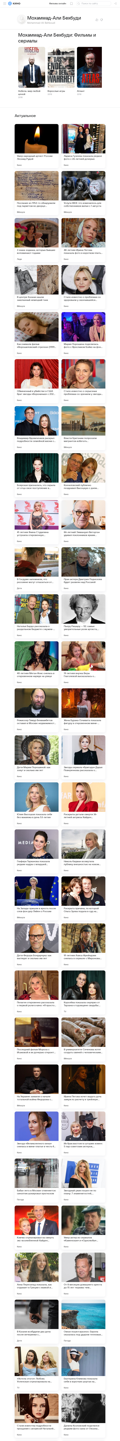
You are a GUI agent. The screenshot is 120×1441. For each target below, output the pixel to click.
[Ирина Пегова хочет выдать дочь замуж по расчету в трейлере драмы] (83, 1087)
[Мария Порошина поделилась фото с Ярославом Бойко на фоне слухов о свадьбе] (83, 334)
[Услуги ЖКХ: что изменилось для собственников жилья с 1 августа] (83, 193)
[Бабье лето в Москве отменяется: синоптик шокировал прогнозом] (37, 1181)
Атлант (81, 91)
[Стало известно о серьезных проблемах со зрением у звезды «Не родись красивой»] (83, 381)
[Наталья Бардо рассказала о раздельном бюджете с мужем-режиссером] (37, 616)
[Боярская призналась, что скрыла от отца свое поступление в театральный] (37, 475)
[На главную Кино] (16, 3)
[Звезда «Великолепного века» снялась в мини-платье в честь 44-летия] (37, 1134)
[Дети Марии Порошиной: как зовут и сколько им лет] (37, 757)
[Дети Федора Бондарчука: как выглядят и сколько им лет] (37, 945)
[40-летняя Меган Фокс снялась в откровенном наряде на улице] (37, 663)
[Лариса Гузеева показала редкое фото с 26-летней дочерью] (83, 146)
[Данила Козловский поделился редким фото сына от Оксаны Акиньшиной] (83, 1416)
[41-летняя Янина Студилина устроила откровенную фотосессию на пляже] (37, 522)
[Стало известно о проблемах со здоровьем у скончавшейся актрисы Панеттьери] (83, 287)
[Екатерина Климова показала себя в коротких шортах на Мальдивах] (83, 1369)
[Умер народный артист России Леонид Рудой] (37, 146)
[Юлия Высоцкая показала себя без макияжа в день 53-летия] (37, 804)
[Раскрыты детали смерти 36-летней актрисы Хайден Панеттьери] (83, 804)
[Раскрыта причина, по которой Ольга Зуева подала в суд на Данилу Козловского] (83, 898)
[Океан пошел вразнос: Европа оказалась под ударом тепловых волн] (83, 1322)
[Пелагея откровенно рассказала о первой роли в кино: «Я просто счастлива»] (37, 992)
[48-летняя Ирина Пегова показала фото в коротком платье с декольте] (83, 240)
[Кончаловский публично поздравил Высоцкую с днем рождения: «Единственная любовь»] (83, 475)
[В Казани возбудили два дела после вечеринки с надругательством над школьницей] (37, 1322)
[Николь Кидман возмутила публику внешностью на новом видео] (83, 851)
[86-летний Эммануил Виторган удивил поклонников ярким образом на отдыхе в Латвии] (83, 522)
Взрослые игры (56, 91)
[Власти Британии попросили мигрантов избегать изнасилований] (83, 428)
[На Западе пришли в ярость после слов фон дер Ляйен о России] (37, 898)
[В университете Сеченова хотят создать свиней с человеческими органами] (83, 1039)
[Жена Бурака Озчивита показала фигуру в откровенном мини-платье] (83, 710)
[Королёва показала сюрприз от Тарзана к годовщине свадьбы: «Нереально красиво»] (83, 992)
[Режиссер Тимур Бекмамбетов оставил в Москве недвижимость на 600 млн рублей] (37, 710)
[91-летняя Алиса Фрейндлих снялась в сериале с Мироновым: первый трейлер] (83, 945)
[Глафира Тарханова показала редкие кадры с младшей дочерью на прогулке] (37, 851)
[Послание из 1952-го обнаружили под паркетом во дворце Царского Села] (37, 193)
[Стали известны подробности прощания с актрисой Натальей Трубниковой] (37, 1416)
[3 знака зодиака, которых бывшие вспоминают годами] (37, 240)
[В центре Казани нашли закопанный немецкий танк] (37, 287)
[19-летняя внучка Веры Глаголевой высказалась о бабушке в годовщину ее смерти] (83, 663)
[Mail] (10, 3)
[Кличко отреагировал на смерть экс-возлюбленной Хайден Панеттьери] (37, 1228)
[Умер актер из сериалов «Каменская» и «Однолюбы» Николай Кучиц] (83, 1228)
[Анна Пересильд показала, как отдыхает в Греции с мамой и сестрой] (37, 1275)
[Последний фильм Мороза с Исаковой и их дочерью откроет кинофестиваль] (37, 1039)
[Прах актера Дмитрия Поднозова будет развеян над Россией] (83, 569)
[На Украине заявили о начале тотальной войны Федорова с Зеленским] (37, 1087)
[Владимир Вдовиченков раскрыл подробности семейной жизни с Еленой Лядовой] (37, 428)
